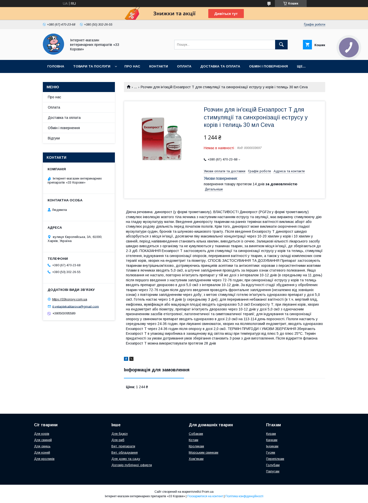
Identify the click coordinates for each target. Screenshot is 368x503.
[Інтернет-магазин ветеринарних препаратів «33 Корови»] (53, 53)
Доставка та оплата (220, 66)
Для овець (42, 446)
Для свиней (43, 440)
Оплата (184, 66)
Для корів (41, 434)
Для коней (42, 452)
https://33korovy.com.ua (69, 299)
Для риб (117, 440)
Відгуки (54, 138)
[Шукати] (281, 44)
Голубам (273, 465)
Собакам (196, 434)
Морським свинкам (203, 452)
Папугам (272, 471)
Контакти (158, 66)
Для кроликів (44, 459)
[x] (131, 360)
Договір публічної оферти (131, 465)
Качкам (271, 440)
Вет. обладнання (124, 452)
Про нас (132, 66)
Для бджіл (119, 434)
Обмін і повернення (268, 66)
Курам (271, 434)
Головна (55, 66)
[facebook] (126, 360)
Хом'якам (196, 459)
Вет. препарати (123, 446)
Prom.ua (208, 491)
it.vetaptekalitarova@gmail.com (75, 306)
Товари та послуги (91, 66)
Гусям (270, 452)
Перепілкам (275, 459)
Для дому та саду (125, 459)
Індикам (272, 446)
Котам (193, 440)
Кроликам (196, 446)
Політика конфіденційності (244, 496)
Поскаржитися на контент (205, 496)
